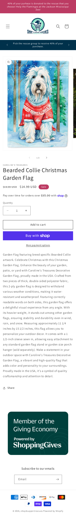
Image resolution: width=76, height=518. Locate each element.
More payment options (38, 245)
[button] (8, 26)
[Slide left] (29, 157)
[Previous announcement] (7, 45)
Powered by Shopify (53, 511)
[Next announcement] (69, 45)
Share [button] (11, 388)
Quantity (8, 202)
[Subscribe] (57, 479)
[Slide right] (46, 157)
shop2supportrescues (32, 511)
